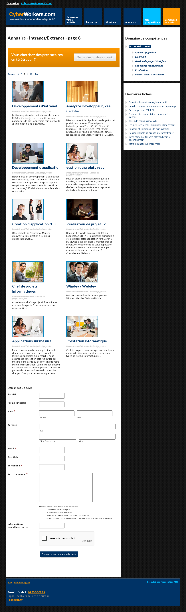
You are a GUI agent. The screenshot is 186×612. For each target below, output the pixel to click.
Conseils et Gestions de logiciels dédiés (149, 129)
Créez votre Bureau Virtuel (36, 3)
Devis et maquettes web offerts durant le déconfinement (150, 138)
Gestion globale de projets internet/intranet (151, 133)
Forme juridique (17, 403)
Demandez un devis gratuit (95, 57)
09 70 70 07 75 (36, 592)
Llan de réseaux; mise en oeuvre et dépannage (153, 106)
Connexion (13, 3)
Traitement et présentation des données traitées (149, 116)
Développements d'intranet (35, 106)
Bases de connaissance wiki (143, 121)
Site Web (13, 457)
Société (12, 394)
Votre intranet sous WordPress (144, 143)
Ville (81, 441)
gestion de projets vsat (85, 167)
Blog (10, 582)
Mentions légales (22, 582)
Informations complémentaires (18, 526)
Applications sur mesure (31, 341)
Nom (11, 411)
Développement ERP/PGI (141, 110)
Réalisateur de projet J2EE (88, 224)
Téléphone (15, 465)
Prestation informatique (86, 341)
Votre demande (18, 474)
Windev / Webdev (81, 286)
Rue (41, 431)
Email (12, 448)
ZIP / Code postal (47, 441)
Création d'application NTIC (35, 224)
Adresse (12, 425)
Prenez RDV (15, 599)
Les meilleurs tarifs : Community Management (152, 125)
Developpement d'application (36, 167)
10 (31, 74)
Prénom (43, 417)
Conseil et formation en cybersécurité (148, 102)
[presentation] (66, 539)
